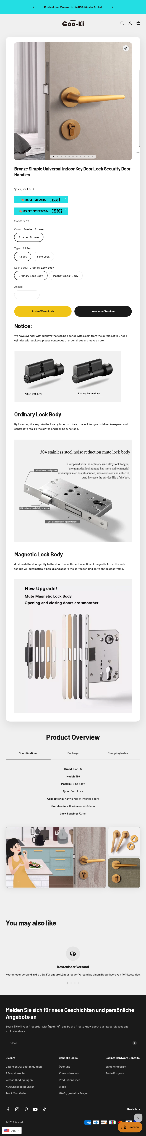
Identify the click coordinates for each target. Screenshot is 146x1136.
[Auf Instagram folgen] (17, 1109)
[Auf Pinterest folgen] (26, 1109)
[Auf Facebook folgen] (8, 1109)
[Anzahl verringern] (19, 295)
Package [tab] (73, 753)
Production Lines (69, 1079)
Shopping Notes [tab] (118, 753)
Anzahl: (19, 286)
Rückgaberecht (15, 1073)
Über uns (64, 1066)
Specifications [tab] (28, 753)
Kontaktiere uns (69, 1073)
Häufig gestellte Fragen (73, 1093)
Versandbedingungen (19, 1079)
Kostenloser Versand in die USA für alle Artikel (73, 7)
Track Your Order (16, 1093)
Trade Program (115, 1073)
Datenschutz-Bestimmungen (24, 1066)
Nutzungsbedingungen (20, 1086)
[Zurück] (33, 7)
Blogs (62, 1086)
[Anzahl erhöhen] (34, 295)
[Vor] (112, 7)
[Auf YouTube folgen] (35, 1109)
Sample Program (116, 1066)
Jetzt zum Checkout (103, 311)
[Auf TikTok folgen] (44, 1109)
